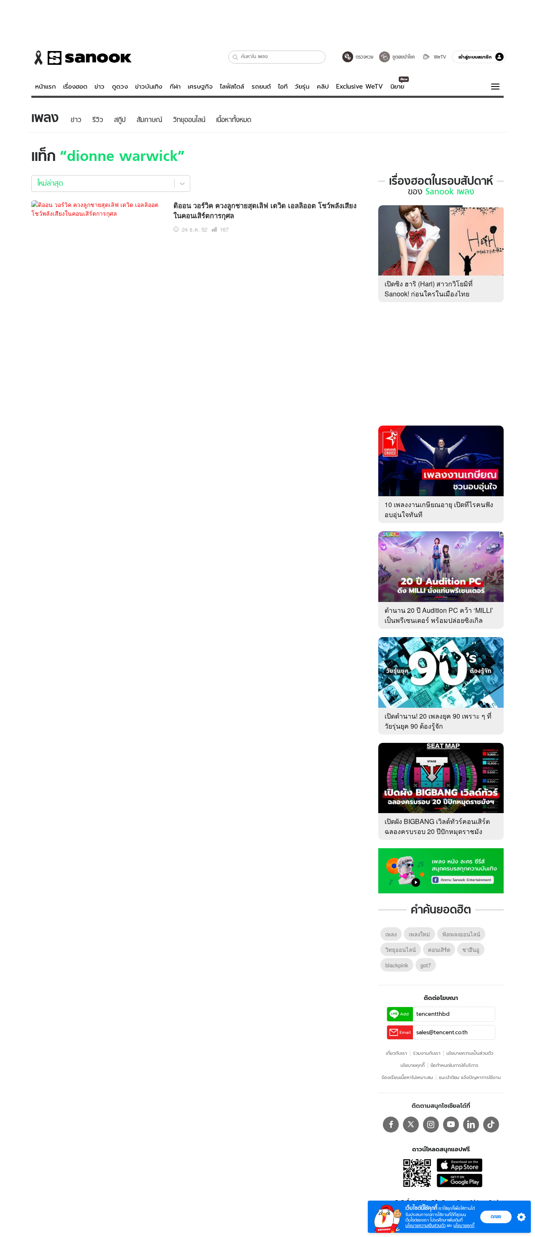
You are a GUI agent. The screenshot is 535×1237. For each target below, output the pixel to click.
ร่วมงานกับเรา (427, 1053)
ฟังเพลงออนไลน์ (461, 934)
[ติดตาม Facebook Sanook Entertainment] (441, 870)
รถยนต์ (261, 86)
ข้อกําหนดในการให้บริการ (455, 1065)
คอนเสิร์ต (439, 950)
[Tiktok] (491, 1124)
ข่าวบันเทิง (148, 86)
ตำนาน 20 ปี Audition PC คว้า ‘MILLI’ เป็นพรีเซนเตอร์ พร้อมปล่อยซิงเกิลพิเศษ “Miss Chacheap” (439, 620)
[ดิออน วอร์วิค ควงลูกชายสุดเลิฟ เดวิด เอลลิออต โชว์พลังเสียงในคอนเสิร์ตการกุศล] (98, 208)
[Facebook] (391, 1124)
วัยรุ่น (302, 86)
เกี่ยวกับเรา (396, 1053)
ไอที (283, 86)
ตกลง (496, 1216)
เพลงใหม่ (419, 934)
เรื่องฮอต (75, 86)
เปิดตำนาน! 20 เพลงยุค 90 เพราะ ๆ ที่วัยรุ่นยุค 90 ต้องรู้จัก (438, 721)
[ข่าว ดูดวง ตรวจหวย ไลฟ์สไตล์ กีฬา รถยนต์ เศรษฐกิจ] (81, 57)
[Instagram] (431, 1124)
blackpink (396, 965)
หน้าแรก (45, 86)
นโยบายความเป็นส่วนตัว (469, 1053)
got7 (425, 965)
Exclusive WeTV (359, 86)
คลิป (323, 86)
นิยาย (397, 86)
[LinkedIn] (471, 1124)
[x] (411, 1124)
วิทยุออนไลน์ (400, 950)
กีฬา (175, 86)
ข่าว (99, 86)
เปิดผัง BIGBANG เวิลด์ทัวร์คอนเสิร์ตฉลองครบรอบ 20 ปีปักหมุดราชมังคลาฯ (437, 831)
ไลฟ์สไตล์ (232, 86)
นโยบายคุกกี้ (412, 1065)
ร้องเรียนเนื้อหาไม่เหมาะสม (407, 1077)
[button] (235, 57)
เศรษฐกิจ (200, 86)
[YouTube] (451, 1124)
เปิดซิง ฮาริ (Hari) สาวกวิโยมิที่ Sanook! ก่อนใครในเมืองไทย (429, 288)
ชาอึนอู (470, 950)
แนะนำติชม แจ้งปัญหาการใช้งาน (470, 1077)
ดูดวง (120, 86)
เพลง (391, 934)
